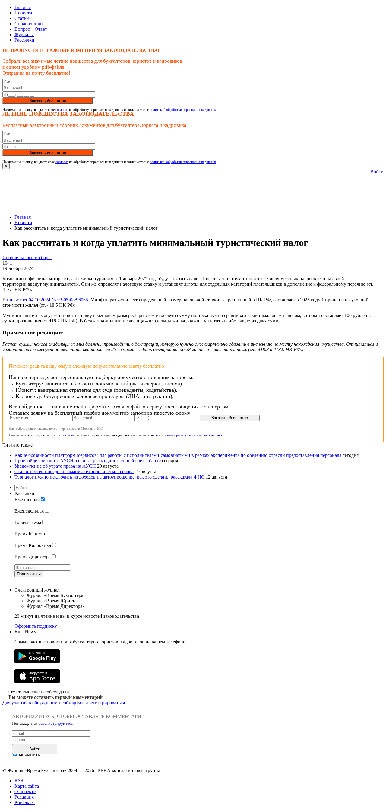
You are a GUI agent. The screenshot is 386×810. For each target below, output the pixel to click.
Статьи (21, 18)
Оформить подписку (35, 626)
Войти (377, 171)
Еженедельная (29, 510)
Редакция (24, 796)
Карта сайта (26, 786)
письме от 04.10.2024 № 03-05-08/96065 (48, 299)
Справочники (28, 23)
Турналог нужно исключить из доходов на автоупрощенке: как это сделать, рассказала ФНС (109, 476)
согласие (61, 110)
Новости (23, 12)
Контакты (24, 802)
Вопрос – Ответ (30, 29)
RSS (18, 780)
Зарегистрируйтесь (56, 723)
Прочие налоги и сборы (27, 257)
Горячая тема (27, 522)
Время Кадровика (32, 545)
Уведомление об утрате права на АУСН (55, 466)
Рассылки (24, 39)
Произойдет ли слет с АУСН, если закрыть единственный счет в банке (87, 460)
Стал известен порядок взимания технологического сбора (74, 471)
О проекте (25, 791)
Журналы (24, 34)
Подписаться (29, 574)
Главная (22, 7)
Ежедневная (27, 499)
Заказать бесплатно (48, 101)
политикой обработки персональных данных (183, 110)
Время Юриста (29, 533)
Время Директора (32, 556)
